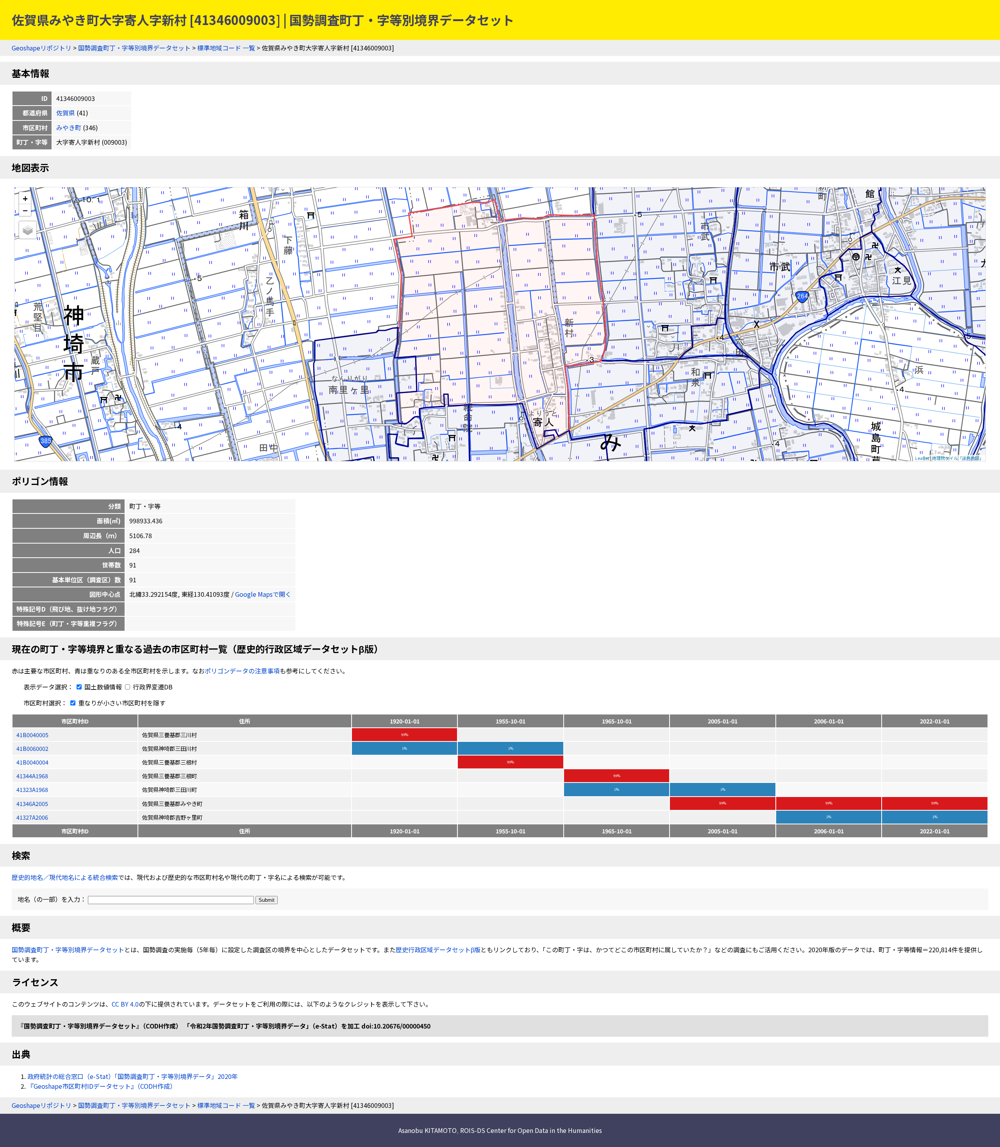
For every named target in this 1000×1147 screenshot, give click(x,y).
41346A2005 (32, 803)
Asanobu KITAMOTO (427, 1130)
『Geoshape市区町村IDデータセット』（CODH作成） (101, 1086)
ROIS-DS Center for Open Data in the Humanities (531, 1130)
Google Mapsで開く (263, 594)
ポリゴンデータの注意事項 (242, 670)
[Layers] (27, 230)
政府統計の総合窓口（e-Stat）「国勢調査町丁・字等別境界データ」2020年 (132, 1076)
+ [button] (25, 198)
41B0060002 (32, 748)
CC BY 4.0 (125, 1004)
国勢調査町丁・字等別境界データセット (134, 47)
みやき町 (68, 127)
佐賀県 (65, 112)
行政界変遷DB (152, 686)
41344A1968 (32, 776)
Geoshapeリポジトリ (41, 47)
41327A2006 (32, 817)
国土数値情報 (103, 686)
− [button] (25, 210)
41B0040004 (32, 762)
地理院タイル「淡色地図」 (958, 458)
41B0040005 (32, 735)
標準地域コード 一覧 (226, 47)
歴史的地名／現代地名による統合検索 (65, 877)
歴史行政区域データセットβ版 (438, 949)
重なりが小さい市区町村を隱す (121, 702)
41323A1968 (32, 789)
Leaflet (922, 458)
